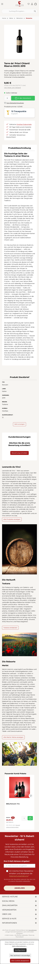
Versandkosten (32, 930)
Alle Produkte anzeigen (11, 519)
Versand (17, 825)
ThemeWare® (20, 937)
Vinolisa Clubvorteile (24, 124)
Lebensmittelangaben (12, 827)
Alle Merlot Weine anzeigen (13, 737)
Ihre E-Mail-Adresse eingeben (17, 861)
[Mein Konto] (32, 3)
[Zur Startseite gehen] (19, 3)
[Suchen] (34, 11)
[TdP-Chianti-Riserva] (19, 41)
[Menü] (3, 3)
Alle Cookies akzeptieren (20, 960)
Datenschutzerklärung (18, 876)
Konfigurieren (20, 950)
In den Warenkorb (24, 98)
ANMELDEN (19, 888)
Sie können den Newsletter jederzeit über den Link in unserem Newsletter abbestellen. (19, 880)
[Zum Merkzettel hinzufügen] (31, 796)
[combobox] (17, 11)
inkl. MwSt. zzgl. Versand (12, 87)
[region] (19, 41)
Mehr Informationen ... (19, 946)
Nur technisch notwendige (20, 955)
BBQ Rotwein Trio (13, 804)
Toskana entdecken (10, 628)
